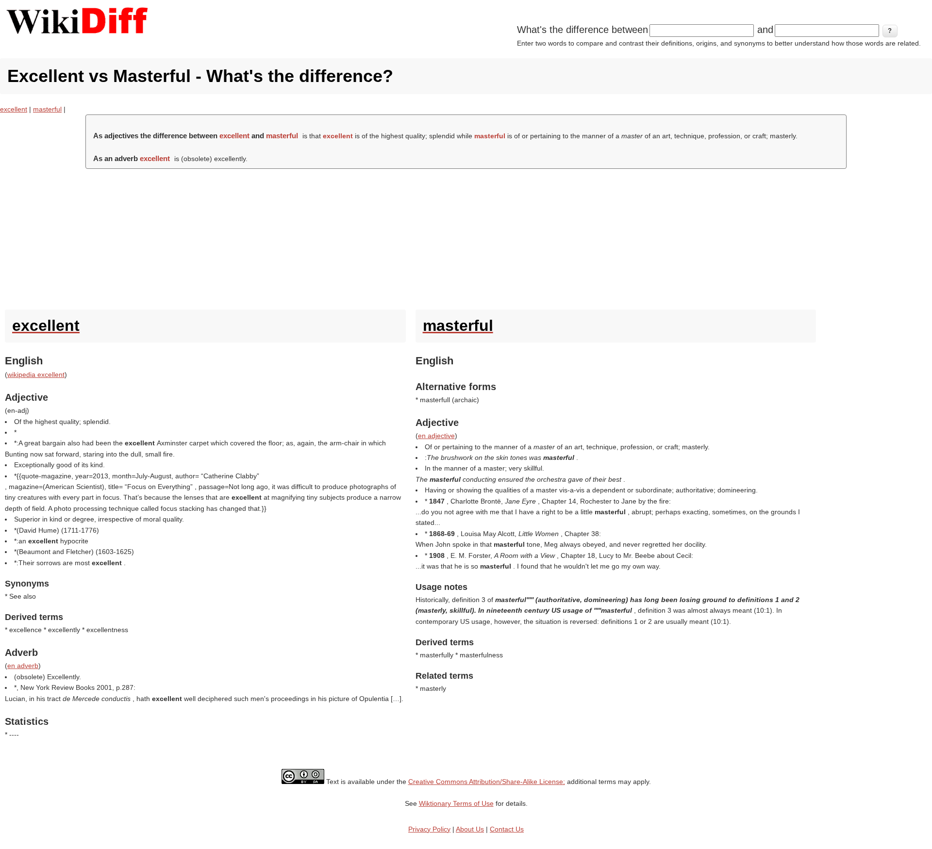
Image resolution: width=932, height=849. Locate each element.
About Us (470, 829)
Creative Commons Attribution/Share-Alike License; (486, 781)
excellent (13, 109)
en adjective (436, 436)
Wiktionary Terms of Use (456, 803)
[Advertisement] (466, 237)
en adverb (22, 665)
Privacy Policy (429, 829)
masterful (47, 109)
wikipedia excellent (36, 374)
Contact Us (507, 829)
